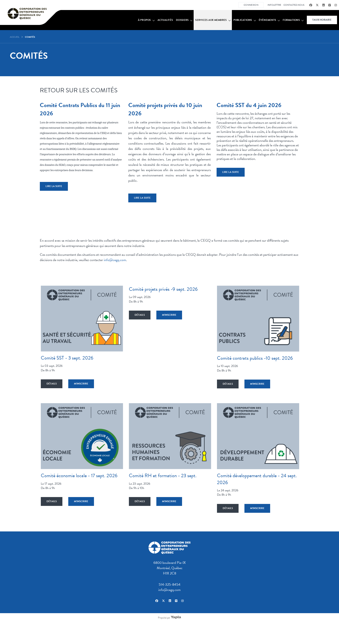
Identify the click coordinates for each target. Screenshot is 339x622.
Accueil (14, 37)
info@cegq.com (115, 259)
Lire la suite (54, 186)
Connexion (251, 5)
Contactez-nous (293, 5)
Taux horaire (322, 20)
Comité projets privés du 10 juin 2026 (165, 109)
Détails (51, 384)
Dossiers (182, 20)
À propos (144, 20)
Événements (267, 20)
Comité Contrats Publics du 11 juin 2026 (80, 109)
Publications (242, 20)
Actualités (165, 20)
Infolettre (274, 5)
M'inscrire (81, 384)
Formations (291, 20)
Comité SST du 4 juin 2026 (249, 105)
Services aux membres (211, 20)
